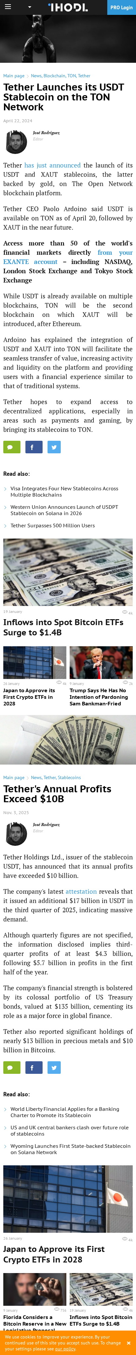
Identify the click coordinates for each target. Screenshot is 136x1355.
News (36, 76)
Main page (13, 76)
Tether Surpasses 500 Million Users (53, 525)
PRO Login (122, 7)
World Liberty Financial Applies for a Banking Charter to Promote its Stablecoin (65, 1112)
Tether (84, 76)
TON (71, 76)
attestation (81, 891)
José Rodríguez (46, 132)
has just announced (52, 165)
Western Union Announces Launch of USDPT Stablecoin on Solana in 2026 (64, 510)
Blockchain (54, 76)
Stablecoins (69, 777)
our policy (65, 1349)
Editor (38, 138)
